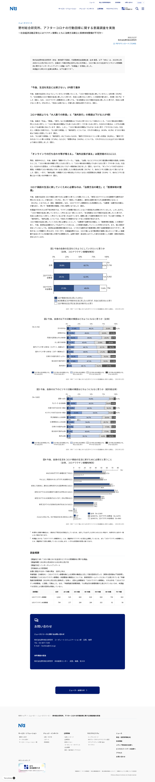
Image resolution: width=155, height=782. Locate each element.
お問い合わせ (129, 2)
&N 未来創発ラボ (127, 8)
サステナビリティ (112, 9)
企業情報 (100, 9)
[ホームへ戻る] (13, 8)
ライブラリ (91, 745)
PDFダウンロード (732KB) (126, 43)
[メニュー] (143, 9)
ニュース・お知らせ (77, 690)
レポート (46, 739)
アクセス (119, 753)
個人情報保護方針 (95, 771)
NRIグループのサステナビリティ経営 (98, 739)
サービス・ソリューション (67, 9)
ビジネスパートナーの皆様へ (126, 749)
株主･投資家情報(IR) (105, 2)
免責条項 (77, 771)
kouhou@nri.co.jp (48, 645)
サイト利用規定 (85, 771)
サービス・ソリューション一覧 (28, 742)
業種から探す (23, 737)
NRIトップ (22, 716)
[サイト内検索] (137, 8)
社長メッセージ (69, 737)
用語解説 (46, 742)
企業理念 (67, 739)
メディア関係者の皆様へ (124, 745)
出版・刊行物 (48, 737)
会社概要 (67, 747)
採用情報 (117, 2)
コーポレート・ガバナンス (72, 745)
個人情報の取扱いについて (108, 771)
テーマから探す (23, 739)
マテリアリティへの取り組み (96, 742)
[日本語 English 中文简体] (141, 2)
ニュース (92, 2)
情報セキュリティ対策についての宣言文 (127, 771)
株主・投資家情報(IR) (123, 737)
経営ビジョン (68, 742)
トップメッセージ (93, 737)
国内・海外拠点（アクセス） (73, 750)
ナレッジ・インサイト (86, 9)
